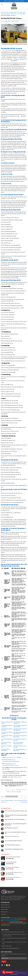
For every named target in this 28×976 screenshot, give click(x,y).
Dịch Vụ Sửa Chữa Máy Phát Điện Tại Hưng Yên (15, 833)
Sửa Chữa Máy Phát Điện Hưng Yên (13, 840)
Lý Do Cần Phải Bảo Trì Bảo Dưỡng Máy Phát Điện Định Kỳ (13, 96)
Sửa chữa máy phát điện (17, 923)
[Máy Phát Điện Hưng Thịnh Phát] (14, 4)
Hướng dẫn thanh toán (5, 907)
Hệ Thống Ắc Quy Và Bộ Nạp (6, 174)
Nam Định (19, 777)
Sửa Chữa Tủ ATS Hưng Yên (12, 836)
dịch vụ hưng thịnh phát (11, 12)
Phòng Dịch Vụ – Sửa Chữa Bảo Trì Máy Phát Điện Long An (15, 824)
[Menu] (2, 4)
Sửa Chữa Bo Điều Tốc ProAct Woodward (15, 819)
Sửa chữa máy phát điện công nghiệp (11, 920)
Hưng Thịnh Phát (15, 21)
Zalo (8, 757)
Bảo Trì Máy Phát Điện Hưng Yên (12, 845)
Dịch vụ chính (20, 12)
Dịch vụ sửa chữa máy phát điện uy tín (18, 917)
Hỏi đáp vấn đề (4, 911)
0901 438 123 (12, 757)
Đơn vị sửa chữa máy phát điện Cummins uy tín (16, 810)
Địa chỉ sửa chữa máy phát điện (16, 921)
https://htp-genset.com (10, 763)
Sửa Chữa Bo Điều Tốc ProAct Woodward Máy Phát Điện (16, 816)
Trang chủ (3, 12)
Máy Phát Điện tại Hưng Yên (11, 828)
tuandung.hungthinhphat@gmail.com (10, 761)
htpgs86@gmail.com (10, 759)
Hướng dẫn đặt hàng (5, 904)
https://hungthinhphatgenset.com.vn (10, 765)
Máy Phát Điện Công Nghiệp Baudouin (14, 849)
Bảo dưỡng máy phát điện (16, 13)
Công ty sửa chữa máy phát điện (7, 918)
